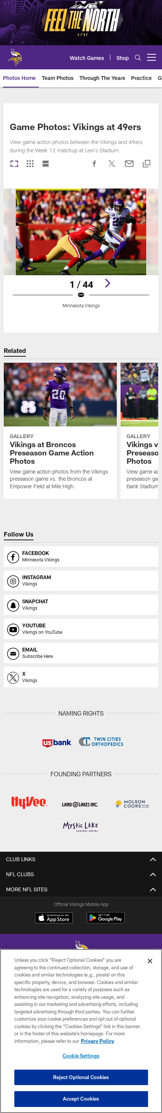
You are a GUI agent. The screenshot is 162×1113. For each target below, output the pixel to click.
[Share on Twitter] (112, 167)
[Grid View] (30, 164)
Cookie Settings (81, 1056)
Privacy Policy (97, 1041)
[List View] (45, 164)
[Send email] (129, 167)
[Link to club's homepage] (15, 54)
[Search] (138, 57)
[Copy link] (146, 164)
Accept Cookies (81, 1099)
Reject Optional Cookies (81, 1077)
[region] (81, 1031)
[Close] (150, 961)
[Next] (107, 283)
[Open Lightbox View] (81, 253)
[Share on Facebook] (94, 167)
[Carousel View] (14, 164)
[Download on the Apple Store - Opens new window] (53, 918)
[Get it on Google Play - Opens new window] (105, 921)
